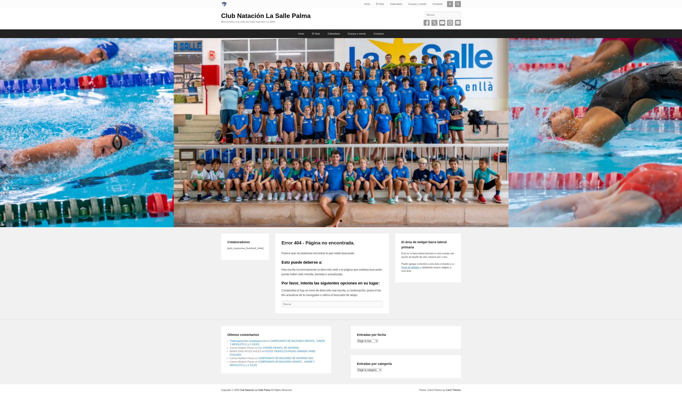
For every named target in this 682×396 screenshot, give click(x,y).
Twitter (434, 23)
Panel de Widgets (410, 267)
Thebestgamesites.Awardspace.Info (248, 341)
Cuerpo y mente (417, 3)
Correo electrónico (458, 23)
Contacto (437, 3)
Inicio (367, 3)
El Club (380, 3)
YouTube (442, 23)
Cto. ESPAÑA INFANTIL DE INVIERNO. (279, 348)
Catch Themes (453, 390)
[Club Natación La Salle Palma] (224, 4)
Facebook (427, 23)
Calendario (396, 3)
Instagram (450, 23)
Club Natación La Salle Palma (266, 15)
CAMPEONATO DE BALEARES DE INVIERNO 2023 (285, 358)
